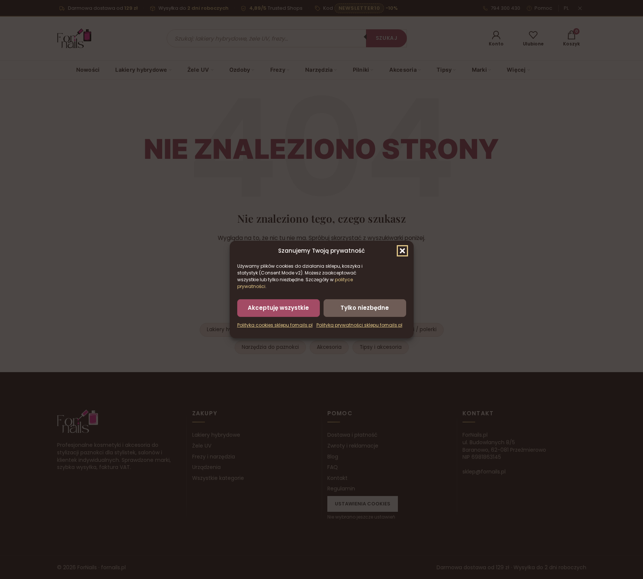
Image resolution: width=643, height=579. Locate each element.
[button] (402, 251)
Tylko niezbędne (364, 308)
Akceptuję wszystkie (278, 308)
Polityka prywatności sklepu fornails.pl (359, 325)
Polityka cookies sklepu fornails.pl (275, 325)
